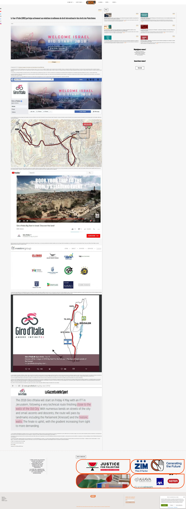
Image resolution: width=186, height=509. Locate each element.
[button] (184, 497)
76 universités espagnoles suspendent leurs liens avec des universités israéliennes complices (121, 40)
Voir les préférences (179, 505)
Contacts (3, 499)
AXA (155, 479)
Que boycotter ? (157, 475)
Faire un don (140, 67)
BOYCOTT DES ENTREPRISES (157, 469)
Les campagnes (100, 2)
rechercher (114, 2)
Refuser (171, 505)
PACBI (12, 23)
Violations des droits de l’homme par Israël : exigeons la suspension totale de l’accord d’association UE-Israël (103, 465)
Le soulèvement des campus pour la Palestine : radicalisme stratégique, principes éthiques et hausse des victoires (158, 30)
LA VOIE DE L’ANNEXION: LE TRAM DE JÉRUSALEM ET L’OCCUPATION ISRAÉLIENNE (37, 471)
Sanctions (104, 471)
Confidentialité (175, 507)
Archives (93, 496)
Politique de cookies (170, 507)
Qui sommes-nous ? (70, 2)
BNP (157, 479)
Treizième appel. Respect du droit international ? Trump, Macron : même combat (157, 464)
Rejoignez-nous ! (140, 49)
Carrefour (156, 480)
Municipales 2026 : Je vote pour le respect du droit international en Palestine (103, 478)
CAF (159, 479)
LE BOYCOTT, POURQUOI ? (79, 2)
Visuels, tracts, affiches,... (157, 486)
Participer (106, 2)
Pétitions (104, 472)
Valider (130, 502)
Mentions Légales (4, 500)
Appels (101, 471)
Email (126, 499)
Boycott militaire (157, 470)
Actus (101, 472)
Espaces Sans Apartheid (103, 483)
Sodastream (157, 485)
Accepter (164, 505)
